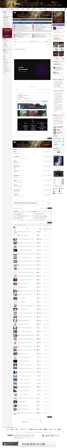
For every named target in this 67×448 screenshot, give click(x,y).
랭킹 (27, 101)
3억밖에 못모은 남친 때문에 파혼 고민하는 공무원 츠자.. (28, 316)
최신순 (20, 149)
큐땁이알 (39, 372)
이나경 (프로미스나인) (23, 409)
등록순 (18, 149)
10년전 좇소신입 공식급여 (24, 320)
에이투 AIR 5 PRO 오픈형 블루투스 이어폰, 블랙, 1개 (58, 118)
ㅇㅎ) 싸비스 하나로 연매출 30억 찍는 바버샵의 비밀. (27, 268)
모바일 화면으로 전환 (33, 444)
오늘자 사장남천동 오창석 (24, 235)
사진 (41, 227)
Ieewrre (39, 346)
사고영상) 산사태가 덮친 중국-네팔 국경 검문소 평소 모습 (28, 261)
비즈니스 (20, 432)
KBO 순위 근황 (22, 287)
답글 (50, 154)
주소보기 (14, 39)
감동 (47, 227)
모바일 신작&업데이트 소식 (7, 26)
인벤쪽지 (25, 98)
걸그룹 (4, 56)
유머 (26, 227)
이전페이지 (41, 208)
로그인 (59, 9)
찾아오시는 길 (45, 432)
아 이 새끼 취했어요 (23, 283)
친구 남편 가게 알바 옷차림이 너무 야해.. (26, 246)
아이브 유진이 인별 (23, 405)
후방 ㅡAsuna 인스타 (23, 390)
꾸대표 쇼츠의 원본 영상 (23, 357)
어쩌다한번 (39, 353)
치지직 (4, 53)
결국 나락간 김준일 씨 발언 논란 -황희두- (26, 272)
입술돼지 (39, 364)
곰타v (15, 41)
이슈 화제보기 (49, 22)
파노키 (39, 279)
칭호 (32, 101)
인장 (18, 101)
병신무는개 (39, 331)
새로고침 (50, 149)
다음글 (17, 208)
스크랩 (40, 89)
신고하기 (42, 89)
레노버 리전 (5, 65)
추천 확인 (49, 89)
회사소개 (17, 432)
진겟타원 (39, 294)
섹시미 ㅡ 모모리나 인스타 (24, 383)
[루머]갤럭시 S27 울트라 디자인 (24, 279)
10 (39, 419)
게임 (35, 227)
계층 (44, 227)
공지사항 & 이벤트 (5, 19)
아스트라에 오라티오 (6, 71)
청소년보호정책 (34, 432)
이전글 (21, 208)
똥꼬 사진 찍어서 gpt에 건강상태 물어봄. (26, 305)
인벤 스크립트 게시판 (6, 25)
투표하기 (58, 152)
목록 (47, 44)
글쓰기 (50, 222)
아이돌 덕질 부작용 (23, 309)
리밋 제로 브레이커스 (6, 68)
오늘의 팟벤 (5, 43)
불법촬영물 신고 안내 (40, 432)
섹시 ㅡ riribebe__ (22, 394)
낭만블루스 (39, 320)
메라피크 (39, 231)
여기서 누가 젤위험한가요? (24, 257)
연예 (22, 227)
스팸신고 (46, 89)
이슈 (18, 227)
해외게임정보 (5, 59)
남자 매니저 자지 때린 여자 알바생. (25, 342)
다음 (40, 419)
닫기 (17, 442)
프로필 (23, 101)
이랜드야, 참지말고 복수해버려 (24, 327)
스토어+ (63, 35)
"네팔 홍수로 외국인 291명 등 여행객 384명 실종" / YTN (28, 335)
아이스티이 (39, 357)
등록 (49, 203)
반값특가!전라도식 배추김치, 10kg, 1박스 (58, 123)
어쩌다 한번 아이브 (23, 353)
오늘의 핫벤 (5, 42)
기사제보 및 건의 (5, 22)
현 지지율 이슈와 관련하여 (24, 331)
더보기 (29, 98)
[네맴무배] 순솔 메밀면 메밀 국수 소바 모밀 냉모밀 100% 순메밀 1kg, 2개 (58, 120)
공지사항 (50, 432)
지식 (38, 227)
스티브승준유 (40, 250)
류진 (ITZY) (21, 401)
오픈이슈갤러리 (50, 39)
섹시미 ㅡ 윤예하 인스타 (23, 379)
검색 (40, 422)
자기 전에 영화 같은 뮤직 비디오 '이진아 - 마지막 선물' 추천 (28, 372)
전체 (14, 227)
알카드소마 (39, 257)
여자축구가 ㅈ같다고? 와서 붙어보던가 (25, 242)
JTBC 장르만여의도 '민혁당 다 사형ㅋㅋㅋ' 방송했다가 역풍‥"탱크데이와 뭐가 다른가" (32, 346)
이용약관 (24, 432)
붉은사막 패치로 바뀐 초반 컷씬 (24, 250)
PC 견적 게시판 (5, 46)
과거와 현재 (22, 298)
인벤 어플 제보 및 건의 (6, 23)
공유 (38, 89)
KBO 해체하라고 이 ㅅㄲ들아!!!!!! (25, 368)
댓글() (49, 44)
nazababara (39, 309)
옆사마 (39, 235)
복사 (17, 39)
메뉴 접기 (44, 101)
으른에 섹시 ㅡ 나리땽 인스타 (24, 364)
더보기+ (31, 211)
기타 (50, 227)
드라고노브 (39, 368)
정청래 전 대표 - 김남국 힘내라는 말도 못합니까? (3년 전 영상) (29, 294)
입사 (39, 401)
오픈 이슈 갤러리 (5, 40)
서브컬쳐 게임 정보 (6, 62)
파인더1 (39, 272)
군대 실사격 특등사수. (23, 324)
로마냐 (39, 327)
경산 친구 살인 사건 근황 (23, 231)
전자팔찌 (39, 246)
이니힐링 (27, 98)
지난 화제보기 (44, 22)
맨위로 (46, 208)
